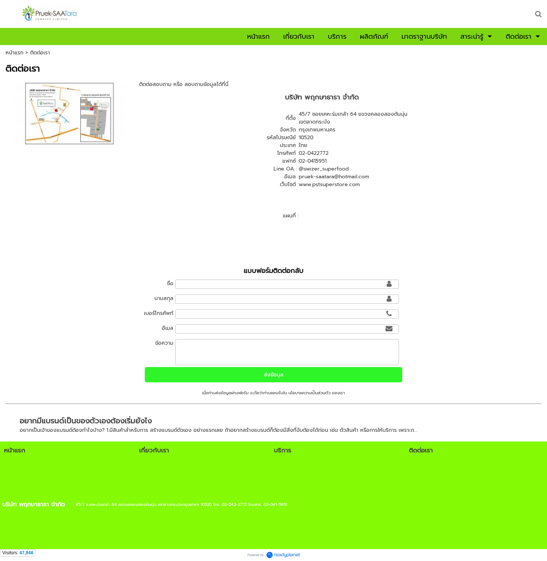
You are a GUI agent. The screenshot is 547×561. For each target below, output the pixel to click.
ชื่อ (170, 283)
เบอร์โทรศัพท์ (158, 313)
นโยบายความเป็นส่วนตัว (309, 393)
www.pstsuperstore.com (329, 184)
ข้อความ (164, 343)
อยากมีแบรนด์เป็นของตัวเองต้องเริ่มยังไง (86, 420)
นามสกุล (163, 298)
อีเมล (167, 328)
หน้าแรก (14, 53)
